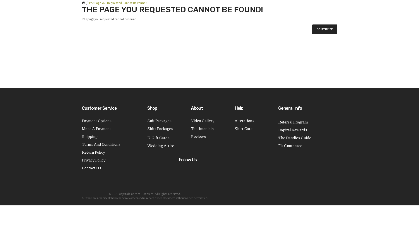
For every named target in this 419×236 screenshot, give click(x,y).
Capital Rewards (292, 130)
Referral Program (293, 122)
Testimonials (202, 128)
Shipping (90, 136)
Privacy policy (93, 160)
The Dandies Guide (294, 138)
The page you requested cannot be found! (118, 2)
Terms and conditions (101, 144)
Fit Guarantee (290, 145)
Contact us (91, 168)
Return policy (93, 152)
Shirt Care (243, 128)
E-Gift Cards (158, 138)
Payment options (97, 120)
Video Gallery (202, 120)
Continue (325, 29)
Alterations (244, 120)
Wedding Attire (160, 145)
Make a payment (96, 128)
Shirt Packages (160, 128)
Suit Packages (159, 120)
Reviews (198, 136)
